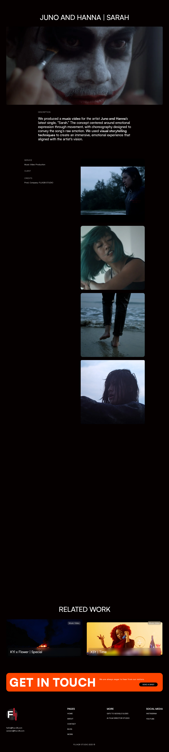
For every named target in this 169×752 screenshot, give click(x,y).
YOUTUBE (150, 719)
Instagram (151, 713)
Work (70, 734)
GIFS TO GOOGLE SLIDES (117, 713)
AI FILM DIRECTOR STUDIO (118, 718)
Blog (69, 729)
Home (70, 713)
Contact (72, 724)
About (70, 719)
